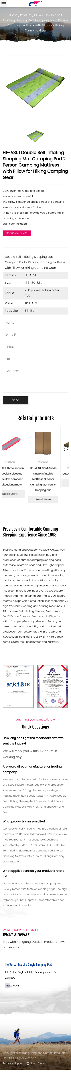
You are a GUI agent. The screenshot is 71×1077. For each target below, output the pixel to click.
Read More (19, 499)
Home (13, 15)
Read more (20, 991)
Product (25, 15)
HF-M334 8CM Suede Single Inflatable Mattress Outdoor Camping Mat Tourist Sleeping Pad (19, 479)
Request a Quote (16, 233)
